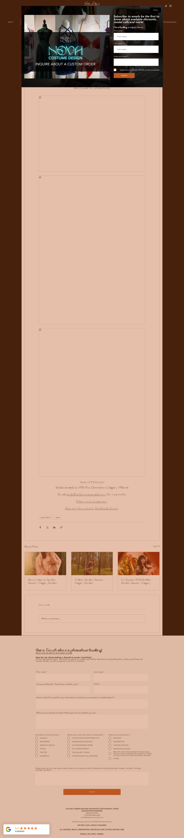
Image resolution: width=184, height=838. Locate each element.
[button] (155, 10)
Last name (118, 43)
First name (118, 31)
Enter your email (120, 56)
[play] (103, 17)
